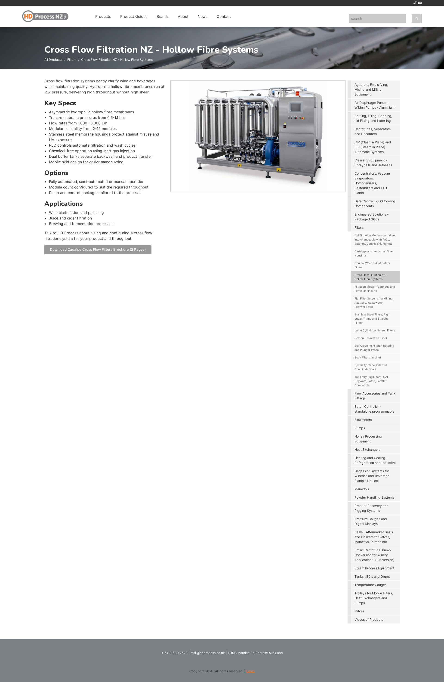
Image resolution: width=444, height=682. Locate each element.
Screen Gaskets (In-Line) (371, 338)
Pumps (360, 428)
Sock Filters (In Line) (368, 357)
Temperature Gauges (370, 585)
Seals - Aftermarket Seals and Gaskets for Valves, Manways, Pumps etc (374, 537)
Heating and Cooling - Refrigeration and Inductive (375, 460)
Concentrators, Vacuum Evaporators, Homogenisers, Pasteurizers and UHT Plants (372, 183)
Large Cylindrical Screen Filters (375, 330)
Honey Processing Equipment (368, 438)
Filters (71, 60)
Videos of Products (369, 619)
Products (103, 16)
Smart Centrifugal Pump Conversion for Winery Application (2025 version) (374, 555)
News (202, 16)
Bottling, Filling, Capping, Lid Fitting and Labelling (373, 118)
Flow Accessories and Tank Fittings (375, 395)
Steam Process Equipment (374, 568)
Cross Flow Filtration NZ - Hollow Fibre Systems (371, 277)
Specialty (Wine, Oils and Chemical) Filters (371, 367)
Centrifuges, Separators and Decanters (373, 131)
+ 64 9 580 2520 (174, 653)
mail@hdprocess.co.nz (208, 653)
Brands (163, 16)
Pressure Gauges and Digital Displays (371, 521)
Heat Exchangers (367, 449)
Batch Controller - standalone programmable (374, 408)
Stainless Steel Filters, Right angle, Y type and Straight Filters (372, 318)
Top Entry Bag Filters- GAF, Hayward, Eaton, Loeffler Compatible (372, 381)
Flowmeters (363, 420)
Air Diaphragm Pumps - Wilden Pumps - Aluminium (375, 105)
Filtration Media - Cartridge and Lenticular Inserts (375, 289)
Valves (359, 611)
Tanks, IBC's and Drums (372, 576)
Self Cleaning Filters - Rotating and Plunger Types (374, 348)
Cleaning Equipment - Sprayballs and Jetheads (373, 162)
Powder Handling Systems (374, 497)
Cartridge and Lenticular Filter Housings (374, 253)
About (183, 16)
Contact (224, 16)
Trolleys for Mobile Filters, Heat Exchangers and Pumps (374, 598)
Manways (362, 489)
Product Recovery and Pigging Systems (371, 508)
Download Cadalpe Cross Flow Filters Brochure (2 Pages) (98, 249)
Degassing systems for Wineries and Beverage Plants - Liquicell (372, 476)
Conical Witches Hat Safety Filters (372, 265)
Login (250, 671)
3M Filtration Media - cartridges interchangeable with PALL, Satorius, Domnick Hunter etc (375, 239)
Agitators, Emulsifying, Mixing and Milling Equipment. (371, 89)
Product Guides (133, 16)
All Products (53, 60)
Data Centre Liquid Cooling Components (375, 203)
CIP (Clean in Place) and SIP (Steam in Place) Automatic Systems (373, 147)
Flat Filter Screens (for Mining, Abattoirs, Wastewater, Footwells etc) (374, 303)
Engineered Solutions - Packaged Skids (371, 216)
